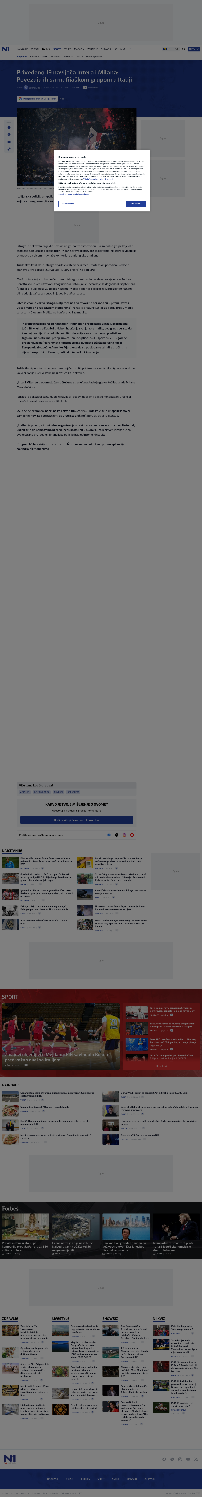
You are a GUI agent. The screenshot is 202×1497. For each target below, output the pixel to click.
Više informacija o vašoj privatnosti (98, 179)
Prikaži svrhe (68, 204)
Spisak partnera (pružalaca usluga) (73, 194)
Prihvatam (135, 204)
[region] (102, 180)
